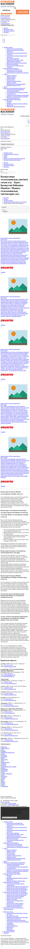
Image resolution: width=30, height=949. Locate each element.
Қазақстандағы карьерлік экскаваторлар (17, 889)
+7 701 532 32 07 (7, 728)
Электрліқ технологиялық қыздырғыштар (18, 95)
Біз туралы (9, 914)
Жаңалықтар (10, 927)
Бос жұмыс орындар (9, 30)
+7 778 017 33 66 (7, 682)
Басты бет (6, 197)
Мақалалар (9, 928)
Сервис (6, 74)
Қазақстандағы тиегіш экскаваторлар (16, 888)
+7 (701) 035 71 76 (8, 723)
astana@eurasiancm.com (10, 666)
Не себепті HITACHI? (12, 916)
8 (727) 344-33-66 (5, 16)
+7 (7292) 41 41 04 (8, 687)
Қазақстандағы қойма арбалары (15, 903)
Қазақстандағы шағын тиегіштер (15, 896)
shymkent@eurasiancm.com (11, 741)
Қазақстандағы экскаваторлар (14, 48)
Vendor (3, 210)
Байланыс (6, 32)
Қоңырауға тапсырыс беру (7, 25)
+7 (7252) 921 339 (7, 739)
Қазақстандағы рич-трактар (14, 906)
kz (4, 42)
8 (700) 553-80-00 (5, 23)
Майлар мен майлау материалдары (16, 106)
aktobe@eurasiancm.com (10, 694)
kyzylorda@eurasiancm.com (11, 724)
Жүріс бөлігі (10, 105)
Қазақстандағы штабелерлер (14, 898)
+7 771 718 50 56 (7, 734)
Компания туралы (8, 29)
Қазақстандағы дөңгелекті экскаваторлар (17, 886)
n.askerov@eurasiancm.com (11, 730)
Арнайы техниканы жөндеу (14, 81)
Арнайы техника (8, 47)
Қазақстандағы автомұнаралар (15, 905)
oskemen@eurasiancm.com (11, 735)
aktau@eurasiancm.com (10, 689)
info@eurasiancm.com (5, 18)
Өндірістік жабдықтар (12, 64)
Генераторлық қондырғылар (11, 68)
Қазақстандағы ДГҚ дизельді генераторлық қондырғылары (14, 70)
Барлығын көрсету (5, 744)
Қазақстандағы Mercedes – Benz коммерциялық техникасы (15, 60)
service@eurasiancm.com (10, 683)
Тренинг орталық (11, 82)
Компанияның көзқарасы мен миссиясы (17, 917)
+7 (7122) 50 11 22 (8, 699)
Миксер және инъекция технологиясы (17, 62)
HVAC (5, 86)
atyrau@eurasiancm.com (10, 700)
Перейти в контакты (6, 147)
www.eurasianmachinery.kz (7, 676)
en (4, 40)
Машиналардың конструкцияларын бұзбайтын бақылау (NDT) (16, 84)
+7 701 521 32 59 (7, 717)
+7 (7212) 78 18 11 (8, 711)
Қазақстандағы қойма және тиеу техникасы (15, 202)
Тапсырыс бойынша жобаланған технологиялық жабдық (15, 90)
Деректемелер (10, 924)
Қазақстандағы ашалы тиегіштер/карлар (17, 893)
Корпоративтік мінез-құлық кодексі (16, 920)
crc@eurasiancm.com (9, 713)
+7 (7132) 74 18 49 (8, 693)
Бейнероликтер (11, 930)
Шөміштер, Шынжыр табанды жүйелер (17, 103)
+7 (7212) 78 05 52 (8, 704)
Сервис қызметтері (12, 75)
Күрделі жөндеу (11, 79)
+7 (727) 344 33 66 (8, 673)
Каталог (6, 28)
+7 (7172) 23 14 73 (8, 665)
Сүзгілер (9, 102)
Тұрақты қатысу (11, 78)
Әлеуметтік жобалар (12, 926)
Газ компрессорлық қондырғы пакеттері (17, 92)
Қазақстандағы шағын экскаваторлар (16, 890)
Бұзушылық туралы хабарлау (9, 817)
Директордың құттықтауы (14, 918)
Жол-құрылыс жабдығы (13, 58)
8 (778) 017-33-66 (5, 21)
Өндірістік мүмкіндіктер (13, 98)
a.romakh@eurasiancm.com (11, 718)
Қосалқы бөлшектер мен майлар (12, 99)
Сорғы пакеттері (11, 93)
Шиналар (9, 101)
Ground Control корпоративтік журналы (17, 913)
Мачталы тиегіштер (12, 899)
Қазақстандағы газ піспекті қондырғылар (17, 72)
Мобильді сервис (11, 77)
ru (4, 39)
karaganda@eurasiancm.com (11, 706)
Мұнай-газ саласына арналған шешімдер (14, 88)
